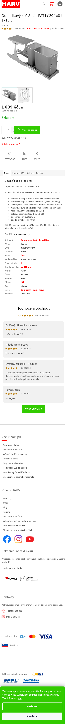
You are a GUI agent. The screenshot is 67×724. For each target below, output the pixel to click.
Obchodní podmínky (12, 449)
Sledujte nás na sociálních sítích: (18, 530)
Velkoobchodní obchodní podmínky (19, 521)
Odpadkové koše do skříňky (35, 240)
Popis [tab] (7, 173)
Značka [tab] (39, 173)
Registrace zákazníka (13, 463)
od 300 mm (26, 267)
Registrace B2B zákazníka (15, 467)
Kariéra (6, 512)
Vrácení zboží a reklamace (15, 454)
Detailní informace (10, 144)
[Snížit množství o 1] (12, 132)
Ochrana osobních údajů (14, 525)
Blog (5, 507)
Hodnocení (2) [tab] (18, 173)
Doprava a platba (11, 445)
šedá (23, 255)
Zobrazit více (33, 409)
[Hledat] (44, 4)
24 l (22, 282)
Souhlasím (32, 716)
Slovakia (14, 645)
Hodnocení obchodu (33, 308)
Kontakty (7, 498)
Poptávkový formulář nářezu (16, 472)
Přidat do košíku (29, 130)
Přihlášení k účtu (10, 458)
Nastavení (32, 706)
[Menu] (60, 4)
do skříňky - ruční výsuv (32, 290)
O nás (5, 502)
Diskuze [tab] (30, 173)
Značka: (58, 28)
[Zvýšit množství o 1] (12, 128)
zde (20, 698)
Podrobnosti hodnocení (38, 28)
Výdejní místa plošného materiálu (18, 477)
